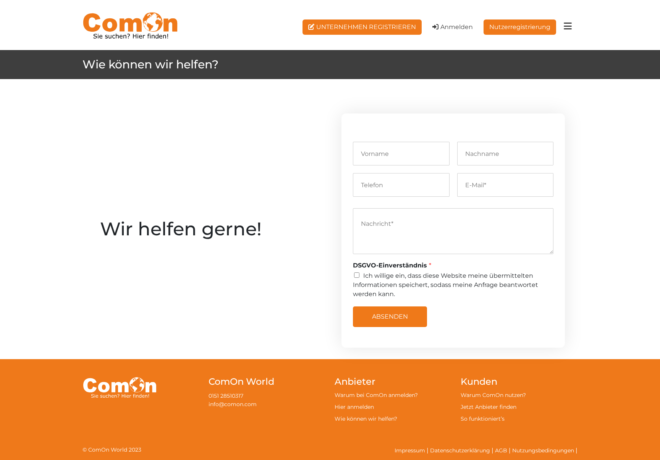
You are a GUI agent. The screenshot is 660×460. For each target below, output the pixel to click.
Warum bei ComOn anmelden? (376, 395)
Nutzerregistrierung (519, 27)
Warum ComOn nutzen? (493, 395)
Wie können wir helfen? (366, 418)
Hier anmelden (354, 406)
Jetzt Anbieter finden (488, 406)
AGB (501, 450)
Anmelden (456, 27)
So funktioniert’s (483, 418)
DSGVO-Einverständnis (392, 265)
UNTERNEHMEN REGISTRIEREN (366, 27)
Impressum (410, 450)
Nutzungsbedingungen (543, 450)
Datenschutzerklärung (460, 450)
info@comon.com (233, 404)
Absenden (390, 316)
